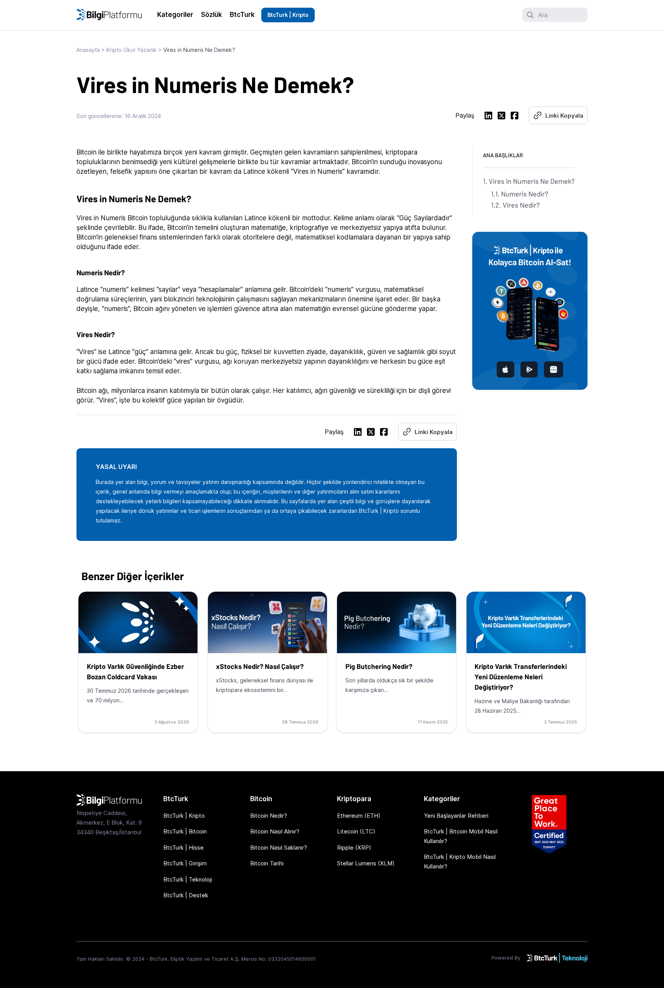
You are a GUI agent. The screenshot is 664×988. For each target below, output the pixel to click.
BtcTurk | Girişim (185, 863)
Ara (543, 15)
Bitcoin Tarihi (267, 863)
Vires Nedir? (521, 205)
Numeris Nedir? (524, 194)
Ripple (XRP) (354, 847)
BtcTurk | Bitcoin (185, 831)
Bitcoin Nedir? (268, 815)
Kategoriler (175, 14)
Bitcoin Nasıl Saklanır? (278, 847)
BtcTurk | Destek (185, 895)
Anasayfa (88, 50)
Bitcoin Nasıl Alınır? (274, 831)
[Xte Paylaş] (501, 116)
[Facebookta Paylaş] (514, 116)
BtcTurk (242, 14)
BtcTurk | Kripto (288, 15)
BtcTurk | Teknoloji (187, 879)
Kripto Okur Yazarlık (131, 50)
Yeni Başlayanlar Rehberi (456, 815)
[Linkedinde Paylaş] (488, 116)
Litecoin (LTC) (356, 831)
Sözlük (211, 14)
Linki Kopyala (564, 115)
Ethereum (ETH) (358, 815)
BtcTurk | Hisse (183, 847)
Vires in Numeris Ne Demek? (531, 181)
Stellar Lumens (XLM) (366, 863)
